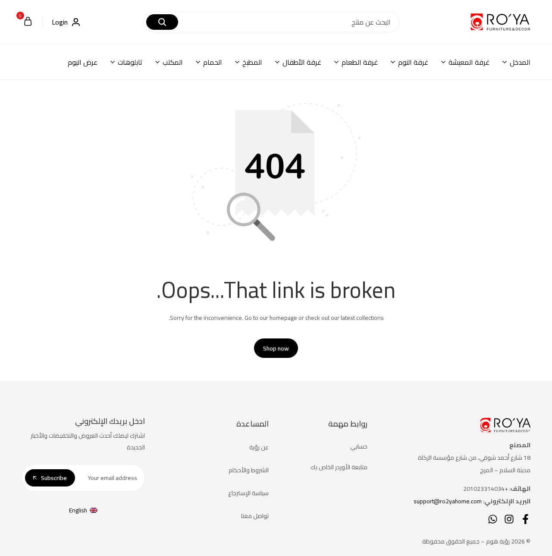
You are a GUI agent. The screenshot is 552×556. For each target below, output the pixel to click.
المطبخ (252, 62)
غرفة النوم (413, 62)
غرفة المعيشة (468, 62)
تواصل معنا (255, 515)
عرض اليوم (82, 62)
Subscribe (54, 477)
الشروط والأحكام (249, 470)
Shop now (276, 348)
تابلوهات (130, 62)
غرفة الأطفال (301, 62)
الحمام (212, 62)
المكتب (173, 62)
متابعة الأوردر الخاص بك (338, 467)
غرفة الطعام (360, 62)
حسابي (358, 446)
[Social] (525, 519)
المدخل (520, 62)
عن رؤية (259, 447)
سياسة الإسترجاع (248, 493)
